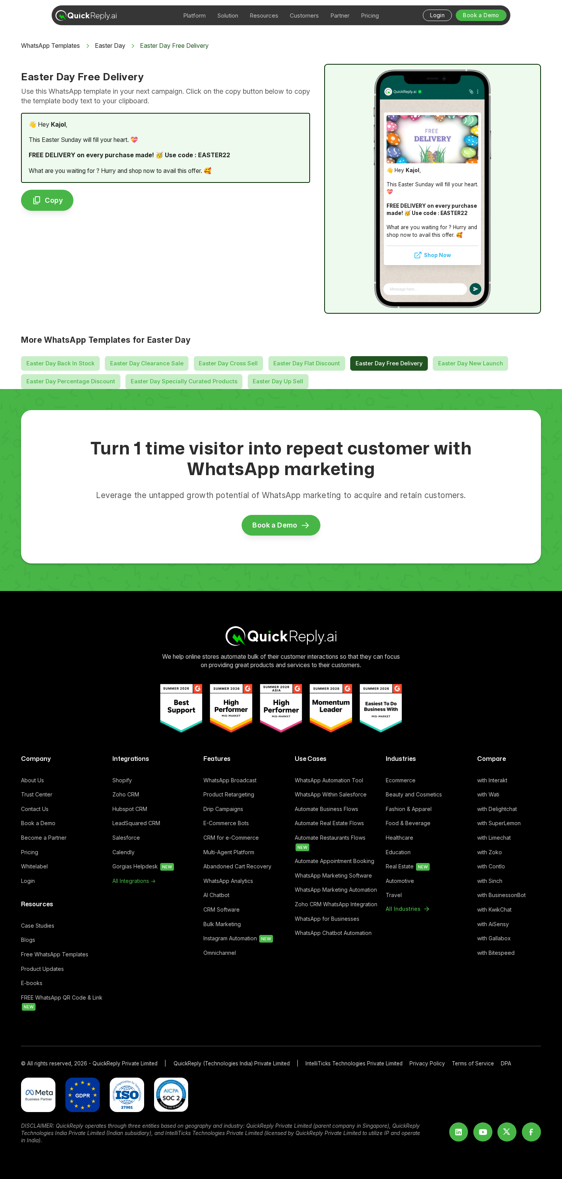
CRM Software (221, 909)
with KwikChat (494, 909)
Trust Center (36, 794)
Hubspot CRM (129, 809)
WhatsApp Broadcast (230, 780)
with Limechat (494, 837)
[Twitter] (507, 1132)
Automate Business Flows (326, 809)
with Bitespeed (496, 952)
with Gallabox (494, 938)
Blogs (28, 939)
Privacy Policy (427, 1063)
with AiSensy (493, 924)
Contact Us (35, 809)
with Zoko (489, 852)
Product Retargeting (228, 794)
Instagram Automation (237, 938)
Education (398, 852)
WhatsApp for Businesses (327, 918)
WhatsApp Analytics (228, 881)
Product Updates (42, 969)
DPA (506, 1063)
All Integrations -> (134, 881)
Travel (394, 895)
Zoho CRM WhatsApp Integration (336, 904)
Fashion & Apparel (409, 809)
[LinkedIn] (458, 1132)
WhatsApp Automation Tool (329, 780)
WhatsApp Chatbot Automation (333, 933)
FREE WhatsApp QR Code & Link (61, 1002)
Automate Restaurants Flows (330, 842)
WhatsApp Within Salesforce (331, 794)
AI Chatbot (216, 895)
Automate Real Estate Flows (329, 823)
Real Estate (407, 866)
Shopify (122, 780)
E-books (31, 983)
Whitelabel (34, 866)
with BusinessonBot (501, 895)
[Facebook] (531, 1132)
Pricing (29, 852)
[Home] (281, 636)
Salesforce (126, 837)
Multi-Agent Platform (228, 852)
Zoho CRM (125, 794)
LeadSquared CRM (136, 823)
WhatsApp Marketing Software (333, 875)
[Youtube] (482, 1132)
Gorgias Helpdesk (142, 866)
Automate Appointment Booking (334, 861)
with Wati (488, 794)
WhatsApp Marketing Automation (336, 889)
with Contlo (491, 866)
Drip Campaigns (223, 809)
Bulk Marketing (222, 924)
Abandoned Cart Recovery (237, 866)
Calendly (123, 852)
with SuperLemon (499, 823)
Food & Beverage (408, 823)
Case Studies (37, 925)
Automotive (400, 881)
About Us (32, 780)
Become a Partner (44, 837)
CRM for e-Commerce (231, 837)
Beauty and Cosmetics (414, 794)
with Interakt (492, 780)
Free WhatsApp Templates (54, 954)
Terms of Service (473, 1063)
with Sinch (489, 881)
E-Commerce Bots (226, 823)
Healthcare (399, 837)
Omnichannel (219, 952)
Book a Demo (38, 823)
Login (28, 881)
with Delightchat (497, 809)
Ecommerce (401, 780)
